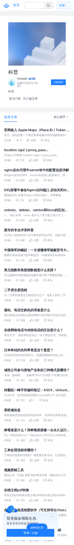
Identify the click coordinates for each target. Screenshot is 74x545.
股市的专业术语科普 (19, 230)
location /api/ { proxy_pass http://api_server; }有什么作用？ (28, 150)
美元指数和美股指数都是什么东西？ (30, 270)
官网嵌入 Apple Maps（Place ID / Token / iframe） (36, 130)
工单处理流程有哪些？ (20, 450)
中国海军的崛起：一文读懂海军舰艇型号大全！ (35, 250)
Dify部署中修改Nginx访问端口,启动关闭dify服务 (36, 190)
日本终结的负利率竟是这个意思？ (28, 350)
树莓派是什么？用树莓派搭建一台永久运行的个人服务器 (37, 430)
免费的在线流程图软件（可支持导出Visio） (36, 510)
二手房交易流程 (15, 290)
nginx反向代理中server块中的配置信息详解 (36, 170)
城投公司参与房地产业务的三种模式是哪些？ (37, 370)
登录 (62, 5)
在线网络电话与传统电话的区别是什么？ (33, 330)
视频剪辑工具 (14, 470)
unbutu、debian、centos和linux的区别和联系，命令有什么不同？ (36, 210)
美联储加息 (12, 410)
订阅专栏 (58, 82)
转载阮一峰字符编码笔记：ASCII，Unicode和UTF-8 (36, 390)
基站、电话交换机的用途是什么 (27, 310)
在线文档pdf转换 (16, 490)
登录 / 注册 (30, 532)
